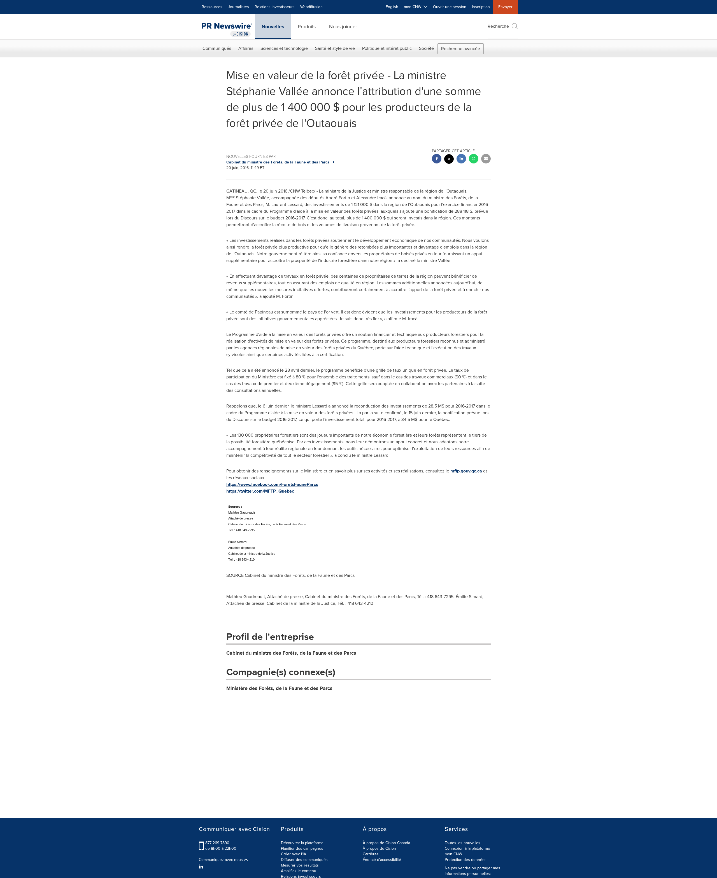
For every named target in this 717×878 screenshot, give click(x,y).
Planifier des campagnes (302, 848)
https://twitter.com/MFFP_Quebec (260, 491)
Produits (307, 26)
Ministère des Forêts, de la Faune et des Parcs (279, 688)
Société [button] (426, 48)
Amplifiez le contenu (298, 871)
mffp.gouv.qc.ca (466, 471)
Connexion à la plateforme (467, 848)
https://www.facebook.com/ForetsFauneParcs (272, 484)
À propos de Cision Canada (386, 843)
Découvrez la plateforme (302, 843)
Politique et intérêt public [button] (387, 48)
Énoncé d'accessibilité (382, 860)
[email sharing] (486, 159)
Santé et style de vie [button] (335, 48)
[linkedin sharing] (461, 159)
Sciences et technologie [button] (284, 48)
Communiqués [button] (216, 48)
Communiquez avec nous (221, 860)
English (392, 7)
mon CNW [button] (413, 7)
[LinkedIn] (202, 867)
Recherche (498, 26)
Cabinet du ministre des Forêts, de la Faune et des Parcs (291, 653)
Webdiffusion (311, 7)
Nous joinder (343, 26)
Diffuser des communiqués (304, 860)
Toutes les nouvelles (462, 843)
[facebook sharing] (436, 159)
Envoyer (505, 7)
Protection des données (465, 860)
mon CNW (453, 854)
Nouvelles (273, 26)
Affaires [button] (245, 48)
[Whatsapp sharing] (473, 159)
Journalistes (238, 7)
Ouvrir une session (449, 7)
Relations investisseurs (275, 7)
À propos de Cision (379, 848)
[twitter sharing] (449, 159)
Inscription (481, 7)
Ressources (212, 7)
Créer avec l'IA (293, 854)
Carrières (371, 854)
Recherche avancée (460, 48)
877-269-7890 (217, 843)
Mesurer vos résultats (300, 865)
